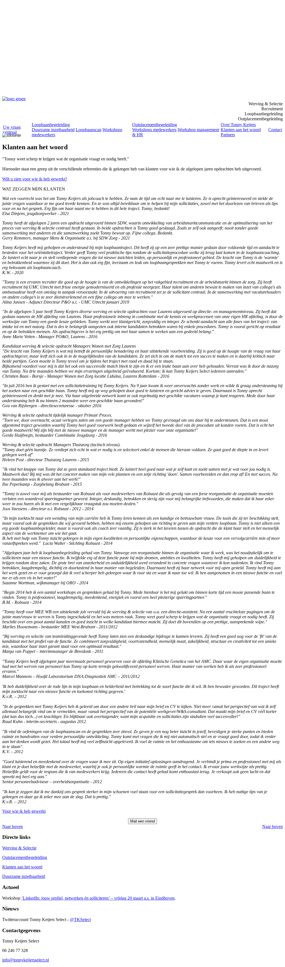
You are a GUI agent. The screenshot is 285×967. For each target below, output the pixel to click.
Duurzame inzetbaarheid (53, 129)
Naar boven (12, 826)
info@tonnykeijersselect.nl (25, 960)
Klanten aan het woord (241, 129)
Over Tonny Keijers (238, 124)
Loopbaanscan (88, 129)
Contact (275, 129)
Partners (228, 134)
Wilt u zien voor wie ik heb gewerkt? (34, 179)
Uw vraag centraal (12, 130)
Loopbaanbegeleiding (51, 124)
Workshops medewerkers (154, 129)
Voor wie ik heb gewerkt (24, 811)
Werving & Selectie (19, 848)
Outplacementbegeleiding (154, 124)
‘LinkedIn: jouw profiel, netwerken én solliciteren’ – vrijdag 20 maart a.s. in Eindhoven (98, 898)
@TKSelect (80, 919)
